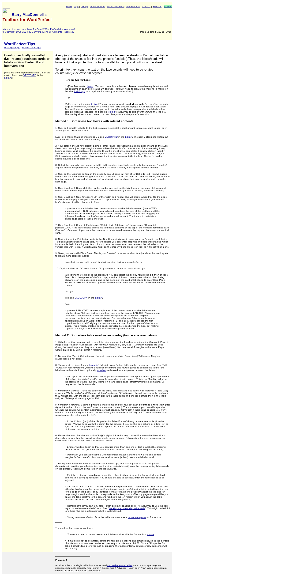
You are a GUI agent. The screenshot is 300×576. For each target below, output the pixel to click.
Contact (146, 6)
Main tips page (12, 47)
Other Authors (97, 6)
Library (84, 6)
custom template (137, 517)
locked (111, 111)
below (90, 86)
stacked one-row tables (119, 565)
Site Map (157, 6)
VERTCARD (29, 75)
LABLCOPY (81, 297)
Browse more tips (31, 47)
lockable (101, 370)
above (150, 534)
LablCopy (79, 91)
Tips (76, 6)
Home (69, 6)
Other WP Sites (115, 6)
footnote (93, 365)
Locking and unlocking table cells (127, 508)
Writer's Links (133, 6)
